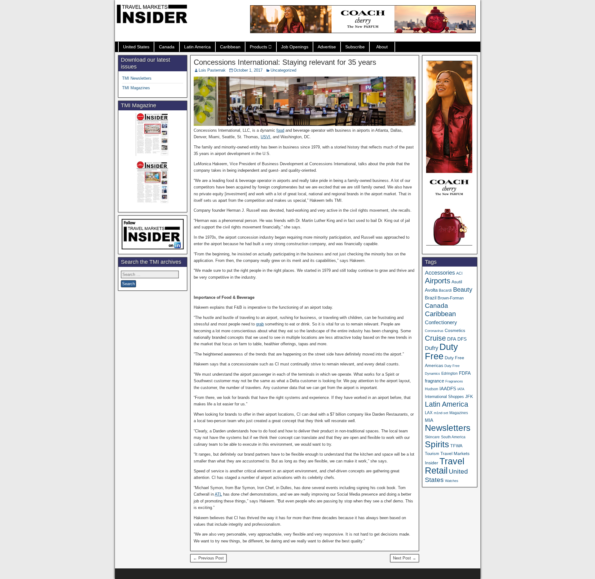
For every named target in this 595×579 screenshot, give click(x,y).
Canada (166, 46)
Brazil (430, 297)
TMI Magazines (136, 88)
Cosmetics (455, 330)
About (382, 46)
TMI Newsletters (137, 78)
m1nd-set (441, 413)
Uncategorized (283, 70)
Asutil (457, 281)
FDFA (465, 373)
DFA (451, 339)
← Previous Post (208, 558)
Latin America (197, 46)
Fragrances (454, 381)
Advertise (327, 46)
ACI (459, 273)
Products (258, 46)
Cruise (435, 338)
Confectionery (441, 322)
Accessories (440, 273)
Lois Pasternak (212, 70)
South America (453, 437)
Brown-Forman (451, 298)
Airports (437, 280)
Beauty (462, 289)
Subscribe (355, 46)
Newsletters (447, 428)
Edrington (449, 373)
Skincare (432, 437)
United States (136, 46)
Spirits (437, 444)
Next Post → (404, 558)
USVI (265, 137)
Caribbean (230, 46)
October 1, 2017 (248, 70)
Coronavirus (434, 331)
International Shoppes (444, 396)
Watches (451, 481)
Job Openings (294, 46)
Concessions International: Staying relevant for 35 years (285, 62)
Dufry (431, 348)
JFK (469, 396)
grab (260, 324)
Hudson (431, 389)
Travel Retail (444, 465)
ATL (218, 494)
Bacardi (445, 290)
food (280, 130)
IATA (460, 389)
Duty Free (441, 351)
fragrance (434, 380)
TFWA (456, 445)
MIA (429, 420)
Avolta (431, 290)
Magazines (458, 413)
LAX (429, 413)
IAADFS (447, 388)
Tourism (432, 453)
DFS (462, 339)
